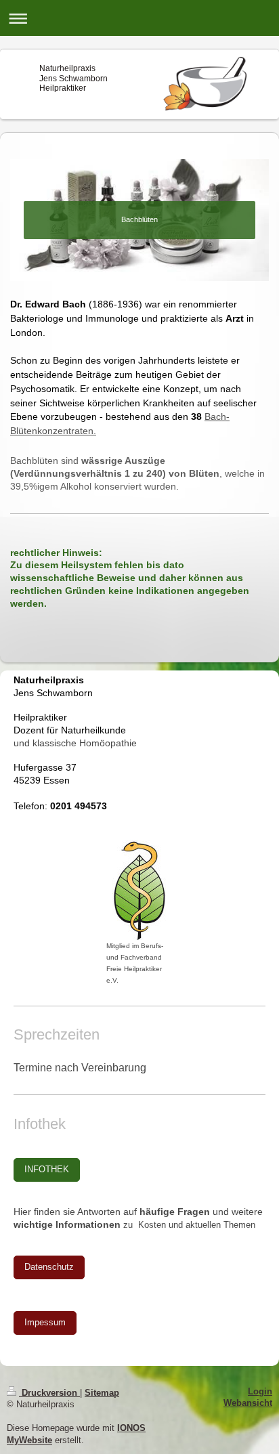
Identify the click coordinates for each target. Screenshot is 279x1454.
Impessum (45, 1322)
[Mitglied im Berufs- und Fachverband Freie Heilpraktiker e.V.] (139, 890)
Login (260, 1391)
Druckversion (49, 1393)
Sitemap (102, 1393)
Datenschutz (49, 1267)
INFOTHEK (46, 1169)
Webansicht (247, 1403)
